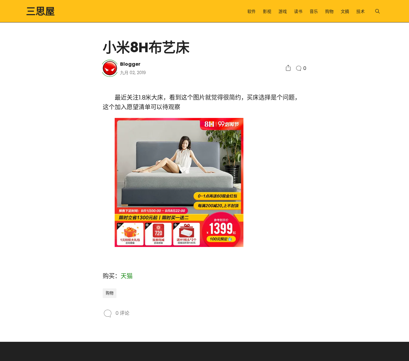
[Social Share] (288, 68)
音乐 (314, 11)
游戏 (282, 11)
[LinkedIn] (38, 139)
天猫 (127, 276)
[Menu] (377, 11)
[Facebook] (47, 139)
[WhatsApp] (38, 150)
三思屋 (40, 11)
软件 (251, 11)
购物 (329, 11)
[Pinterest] (29, 150)
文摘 (345, 11)
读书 (298, 11)
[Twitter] (29, 139)
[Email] (47, 150)
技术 (360, 11)
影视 (267, 11)
